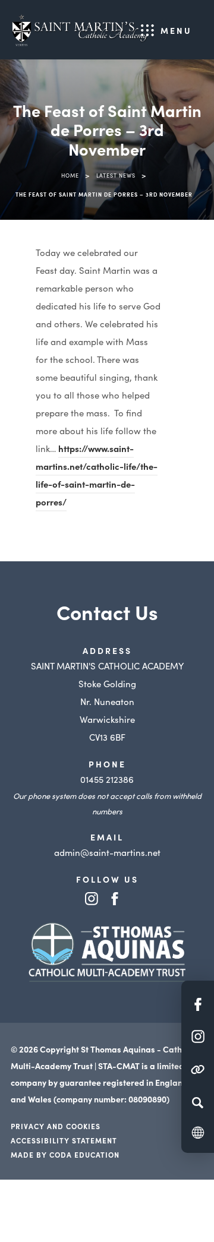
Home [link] (70, 175)
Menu (176, 30)
